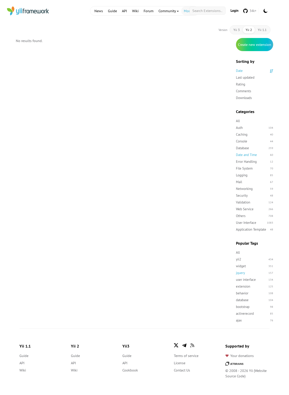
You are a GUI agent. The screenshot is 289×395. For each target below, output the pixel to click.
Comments (243, 91)
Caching (254, 134)
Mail (254, 182)
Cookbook (130, 370)
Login (234, 10)
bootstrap (254, 307)
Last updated (245, 77)
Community (167, 11)
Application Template (254, 229)
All (238, 121)
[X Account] (176, 345)
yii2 (254, 259)
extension (254, 286)
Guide (112, 11)
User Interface (254, 222)
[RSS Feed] (192, 345)
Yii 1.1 (262, 30)
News (98, 11)
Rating (240, 84)
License (179, 363)
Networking (254, 189)
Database (254, 148)
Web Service (254, 209)
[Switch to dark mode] (265, 10)
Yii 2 (249, 30)
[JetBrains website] (234, 363)
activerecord (254, 313)
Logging (254, 175)
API (124, 11)
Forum (149, 11)
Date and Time (254, 155)
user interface (254, 279)
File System (254, 168)
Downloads (244, 98)
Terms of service (186, 355)
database (254, 300)
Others (254, 216)
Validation (254, 202)
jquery (254, 273)
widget (254, 266)
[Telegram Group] (184, 345)
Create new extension (254, 44)
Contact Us (182, 370)
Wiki (135, 11)
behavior (254, 293)
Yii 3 (236, 30)
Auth (254, 127)
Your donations (242, 355)
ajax (254, 320)
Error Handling (254, 161)
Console (254, 141)
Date (239, 71)
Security (254, 195)
